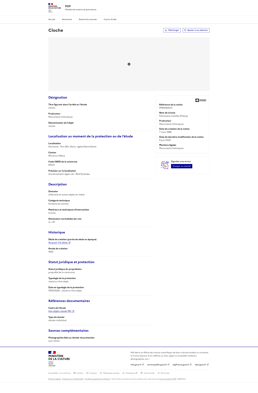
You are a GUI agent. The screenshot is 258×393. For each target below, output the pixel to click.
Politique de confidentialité (72, 379)
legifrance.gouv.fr (181, 364)
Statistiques (130, 373)
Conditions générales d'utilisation (97, 379)
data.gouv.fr (200, 364)
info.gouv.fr (136, 364)
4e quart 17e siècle (57, 242)
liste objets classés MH (59, 311)
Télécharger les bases (111, 373)
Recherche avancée (88, 19)
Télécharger (173, 30)
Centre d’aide (149, 373)
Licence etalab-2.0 (166, 379)
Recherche (67, 19)
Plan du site (165, 373)
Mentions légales (54, 379)
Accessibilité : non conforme (59, 373)
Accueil (51, 19)
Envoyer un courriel (182, 166)
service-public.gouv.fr (157, 364)
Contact (80, 373)
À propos (93, 373)
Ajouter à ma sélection (197, 30)
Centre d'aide (110, 19)
